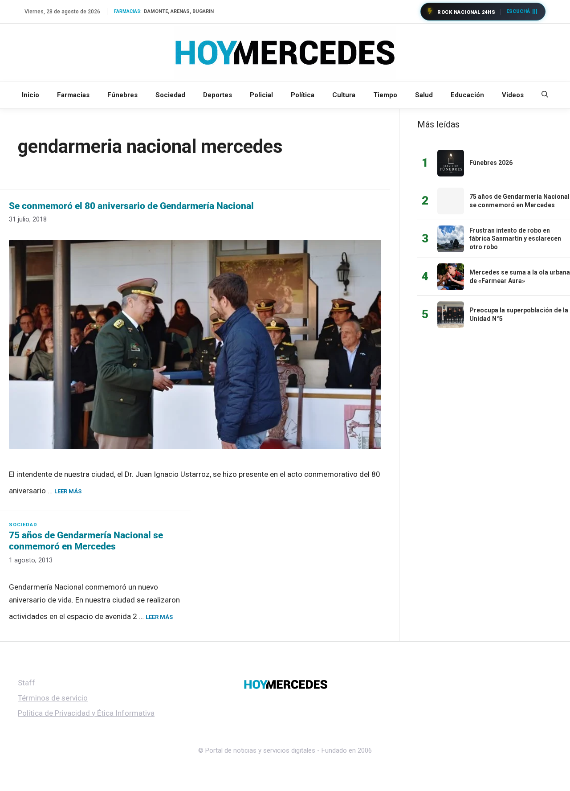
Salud (424, 95)
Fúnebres (122, 95)
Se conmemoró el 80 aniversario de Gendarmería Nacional (131, 206)
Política (302, 95)
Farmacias (73, 95)
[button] (545, 95)
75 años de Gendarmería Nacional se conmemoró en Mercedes (86, 541)
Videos (513, 95)
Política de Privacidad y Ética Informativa (86, 713)
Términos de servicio (53, 697)
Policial (261, 95)
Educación (467, 95)
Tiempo (385, 95)
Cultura (343, 95)
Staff (26, 682)
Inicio (30, 95)
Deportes (217, 95)
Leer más (67, 491)
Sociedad (170, 95)
